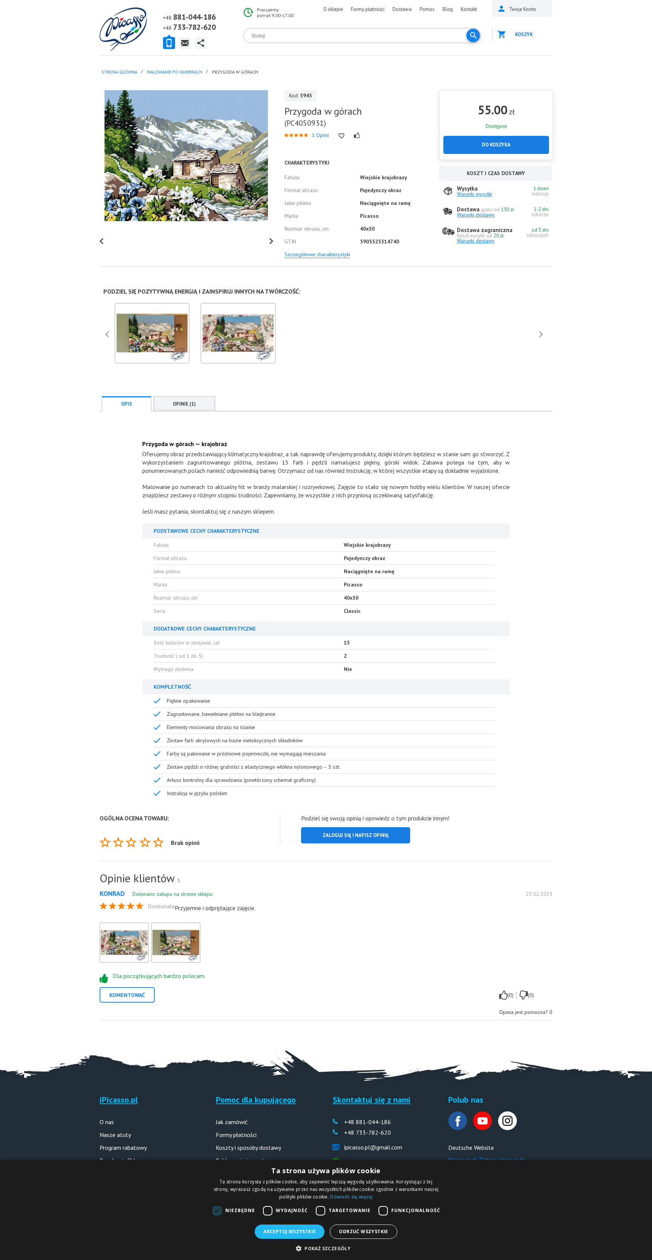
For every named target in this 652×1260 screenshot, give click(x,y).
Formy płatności (367, 9)
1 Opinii (320, 135)
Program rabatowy (123, 1147)
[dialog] (326, 1210)
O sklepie (333, 9)
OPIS (126, 404)
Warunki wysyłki (474, 194)
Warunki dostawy (476, 214)
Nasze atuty (115, 1134)
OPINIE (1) (184, 404)
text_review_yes (503, 995)
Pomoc (427, 9)
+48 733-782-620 (367, 1132)
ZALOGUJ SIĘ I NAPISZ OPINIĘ (356, 835)
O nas (107, 1122)
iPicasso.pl (119, 1099)
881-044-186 (194, 17)
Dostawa (402, 9)
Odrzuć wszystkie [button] (363, 1231)
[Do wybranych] (341, 135)
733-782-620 (194, 27)
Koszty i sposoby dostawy (248, 1147)
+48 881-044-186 (367, 1122)
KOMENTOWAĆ (127, 995)
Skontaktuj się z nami (372, 1099)
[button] (326, 1248)
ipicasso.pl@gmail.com (373, 1147)
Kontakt (469, 9)
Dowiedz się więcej (351, 1197)
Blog (448, 9)
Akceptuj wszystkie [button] (289, 1231)
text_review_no (524, 995)
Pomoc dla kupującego (256, 1099)
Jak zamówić (232, 1122)
